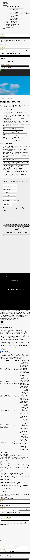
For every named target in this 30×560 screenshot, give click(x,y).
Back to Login (4, 58)
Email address (7, 189)
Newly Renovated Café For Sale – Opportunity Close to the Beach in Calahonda (16, 121)
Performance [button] (4, 461)
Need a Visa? (10, 25)
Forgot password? (14, 523)
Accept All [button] (13, 319)
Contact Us (9, 27)
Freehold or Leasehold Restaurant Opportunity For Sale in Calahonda (13, 130)
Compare (14, 559)
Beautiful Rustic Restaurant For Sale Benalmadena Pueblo (13, 127)
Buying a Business (11, 21)
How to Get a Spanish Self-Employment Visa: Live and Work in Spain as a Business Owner (16, 161)
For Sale (5, 3)
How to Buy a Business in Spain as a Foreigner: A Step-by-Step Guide (13, 167)
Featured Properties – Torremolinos (16, 18)
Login (15, 37)
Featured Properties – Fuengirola (19, 11)
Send (15, 552)
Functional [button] (3, 452)
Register (15, 56)
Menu (5, 5)
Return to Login (6, 67)
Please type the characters (11, 200)
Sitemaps (12, 298)
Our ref (5, 192)
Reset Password (15, 66)
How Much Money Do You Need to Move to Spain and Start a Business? (16, 158)
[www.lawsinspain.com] (16, 232)
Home (5, 2)
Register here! (4, 523)
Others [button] (2, 490)
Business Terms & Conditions (17, 289)
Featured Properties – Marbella (19, 12)
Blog (4, 28)
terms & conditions (24, 51)
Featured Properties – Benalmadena (16, 8)
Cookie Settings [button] (5, 319)
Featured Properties (12, 6)
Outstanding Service (12, 24)
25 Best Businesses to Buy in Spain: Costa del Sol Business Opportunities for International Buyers (16, 171)
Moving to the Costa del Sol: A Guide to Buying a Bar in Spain (14, 175)
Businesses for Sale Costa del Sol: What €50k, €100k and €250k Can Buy (16, 152)
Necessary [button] (3, 350)
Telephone (6, 186)
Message (6, 196)
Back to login (24, 523)
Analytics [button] (2, 470)
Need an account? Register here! (10, 40)
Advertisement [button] (4, 479)
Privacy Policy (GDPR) (15, 280)
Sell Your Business (11, 22)
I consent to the (10, 551)
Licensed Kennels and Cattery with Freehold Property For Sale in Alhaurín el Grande (16, 136)
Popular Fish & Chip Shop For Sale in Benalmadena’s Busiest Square (13, 139)
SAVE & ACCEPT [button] (5, 497)
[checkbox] (0, 551)
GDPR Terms (15, 551)
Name (5, 183)
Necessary (5, 351)
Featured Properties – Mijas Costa (19, 14)
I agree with (21, 51)
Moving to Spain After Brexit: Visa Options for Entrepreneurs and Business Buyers (16, 164)
